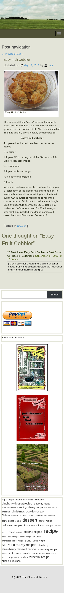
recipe (51, 531)
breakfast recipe (9, 507)
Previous (8, 53)
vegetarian (14, 557)
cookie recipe (41, 515)
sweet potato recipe (27, 553)
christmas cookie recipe (28, 511)
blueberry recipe (42, 503)
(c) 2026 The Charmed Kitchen (29, 577)
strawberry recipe (47, 549)
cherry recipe (35, 507)
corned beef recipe (11, 521)
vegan (4, 557)
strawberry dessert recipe (19, 549)
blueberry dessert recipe (17, 503)
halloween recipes (12, 525)
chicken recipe (50, 507)
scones (37, 536)
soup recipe (39, 540)
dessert (29, 520)
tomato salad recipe (47, 553)
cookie (30, 515)
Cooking (21, 225)
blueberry (39, 499)
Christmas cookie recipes (14, 515)
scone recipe (25, 537)
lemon (58, 525)
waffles (24, 557)
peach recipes (32, 532)
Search (54, 294)
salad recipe (13, 537)
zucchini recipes (11, 560)
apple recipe (8, 499)
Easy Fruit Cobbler (17, 59)
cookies (51, 515)
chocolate (6, 512)
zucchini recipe (39, 557)
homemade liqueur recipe (38, 525)
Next (19, 53)
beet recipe (28, 500)
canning (21, 507)
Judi (50, 65)
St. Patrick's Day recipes (19, 545)
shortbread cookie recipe (12, 541)
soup (28, 540)
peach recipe (15, 532)
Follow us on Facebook (13, 337)
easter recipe (45, 521)
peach (4, 532)
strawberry (43, 545)
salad (4, 537)
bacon (18, 499)
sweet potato (8, 553)
